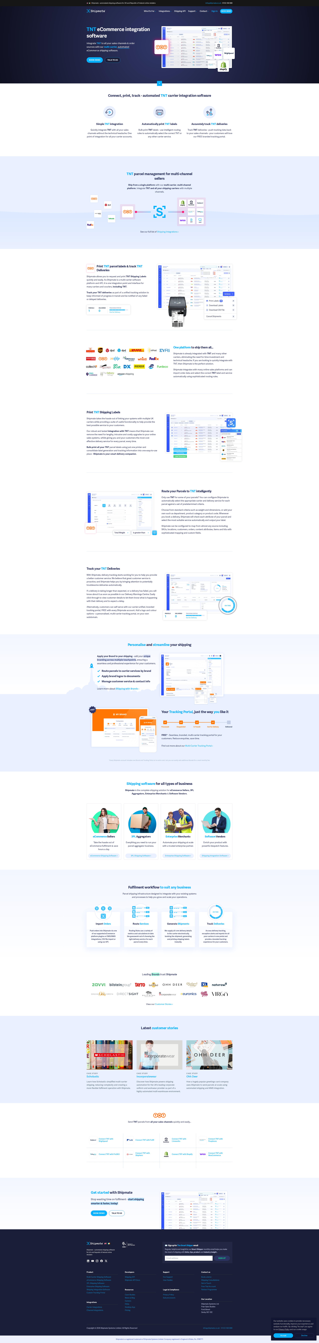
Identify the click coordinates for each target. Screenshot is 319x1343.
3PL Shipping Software (95, 1283)
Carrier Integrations (94, 1307)
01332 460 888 (227, 3)
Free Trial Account (208, 1286)
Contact (203, 11)
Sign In (214, 11)
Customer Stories (163, 1004)
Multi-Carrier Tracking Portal (198, 745)
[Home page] (96, 11)
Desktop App (130, 1307)
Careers (128, 1301)
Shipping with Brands (127, 688)
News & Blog (130, 1298)
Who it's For (149, 11)
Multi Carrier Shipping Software (99, 1277)
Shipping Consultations (210, 1280)
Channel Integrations (95, 1310)
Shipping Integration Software (98, 1289)
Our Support (168, 1277)
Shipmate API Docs (132, 1280)
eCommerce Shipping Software (99, 1280)
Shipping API (180, 11)
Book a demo (206, 1277)
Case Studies (130, 1295)
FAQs (127, 1304)
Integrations (164, 11)
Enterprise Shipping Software (98, 1286)
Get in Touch (206, 1283)
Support (191, 11)
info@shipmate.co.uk (213, 3)
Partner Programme (209, 1289)
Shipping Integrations (167, 231)
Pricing (127, 1310)
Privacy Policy (168, 1295)
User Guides (168, 1280)
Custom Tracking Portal (96, 1293)
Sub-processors (169, 1298)
